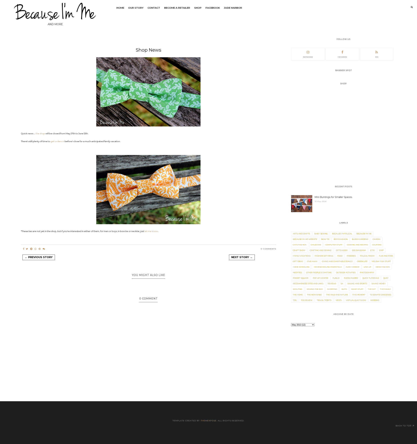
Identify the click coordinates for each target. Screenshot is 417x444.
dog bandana (359, 250)
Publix (336, 278)
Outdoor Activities (345, 272)
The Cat (372, 289)
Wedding (374, 300)
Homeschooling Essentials (328, 267)
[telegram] (31, 249)
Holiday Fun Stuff (381, 261)
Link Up (367, 267)
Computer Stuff (333, 245)
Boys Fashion (341, 239)
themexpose (208, 420)
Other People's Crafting (319, 272)
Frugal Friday (367, 256)
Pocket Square (300, 278)
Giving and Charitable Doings (337, 261)
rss (376, 57)
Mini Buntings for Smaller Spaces (333, 197)
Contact (154, 7)
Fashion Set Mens (324, 256)
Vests (339, 300)
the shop (40, 133)
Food (339, 256)
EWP (381, 250)
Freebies (351, 256)
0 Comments (268, 249)
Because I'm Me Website (305, 239)
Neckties (297, 272)
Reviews (332, 283)
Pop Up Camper (320, 278)
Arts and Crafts (301, 234)
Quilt (385, 278)
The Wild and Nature (337, 295)
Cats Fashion (299, 245)
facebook (342, 57)
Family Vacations (301, 256)
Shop (197, 7)
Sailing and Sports (357, 283)
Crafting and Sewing (320, 250)
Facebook (213, 7)
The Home (298, 295)
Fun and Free (386, 256)
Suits (344, 289)
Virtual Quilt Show (356, 300)
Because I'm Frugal (342, 234)
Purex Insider (351, 278)
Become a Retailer (177, 7)
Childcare (316, 245)
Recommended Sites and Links (308, 283)
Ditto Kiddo (341, 250)
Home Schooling (301, 267)
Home (120, 7)
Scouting (297, 289)
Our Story (136, 7)
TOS (294, 300)
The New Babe (314, 295)
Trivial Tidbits (324, 300)
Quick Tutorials (370, 278)
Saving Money (378, 283)
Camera (376, 239)
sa (342, 283)
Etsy (372, 250)
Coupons (376, 245)
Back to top (404, 425)
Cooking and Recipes (357, 245)
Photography (367, 272)
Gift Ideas (298, 261)
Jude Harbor (233, 7)
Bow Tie (325, 239)
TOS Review (306, 300)
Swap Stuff (357, 289)
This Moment (358, 295)
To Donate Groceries (380, 295)
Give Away (312, 261)
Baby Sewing (321, 234)
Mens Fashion (383, 267)
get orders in (57, 141)
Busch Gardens (360, 239)
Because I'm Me (364, 234)
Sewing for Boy (315, 289)
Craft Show (299, 250)
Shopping (332, 289)
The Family (385, 289)
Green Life (362, 261)
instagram (308, 57)
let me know (151, 231)
